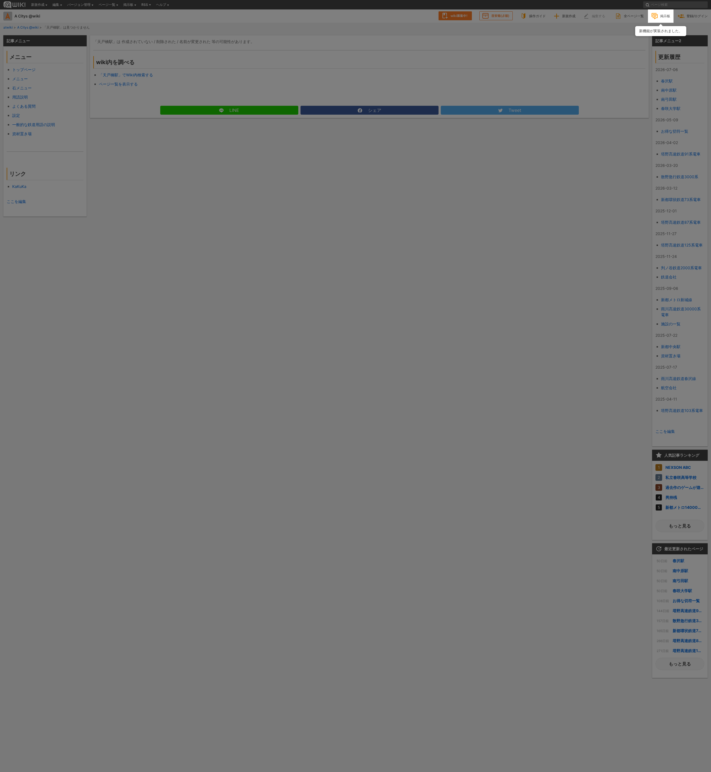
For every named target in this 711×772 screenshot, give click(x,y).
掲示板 (665, 16)
